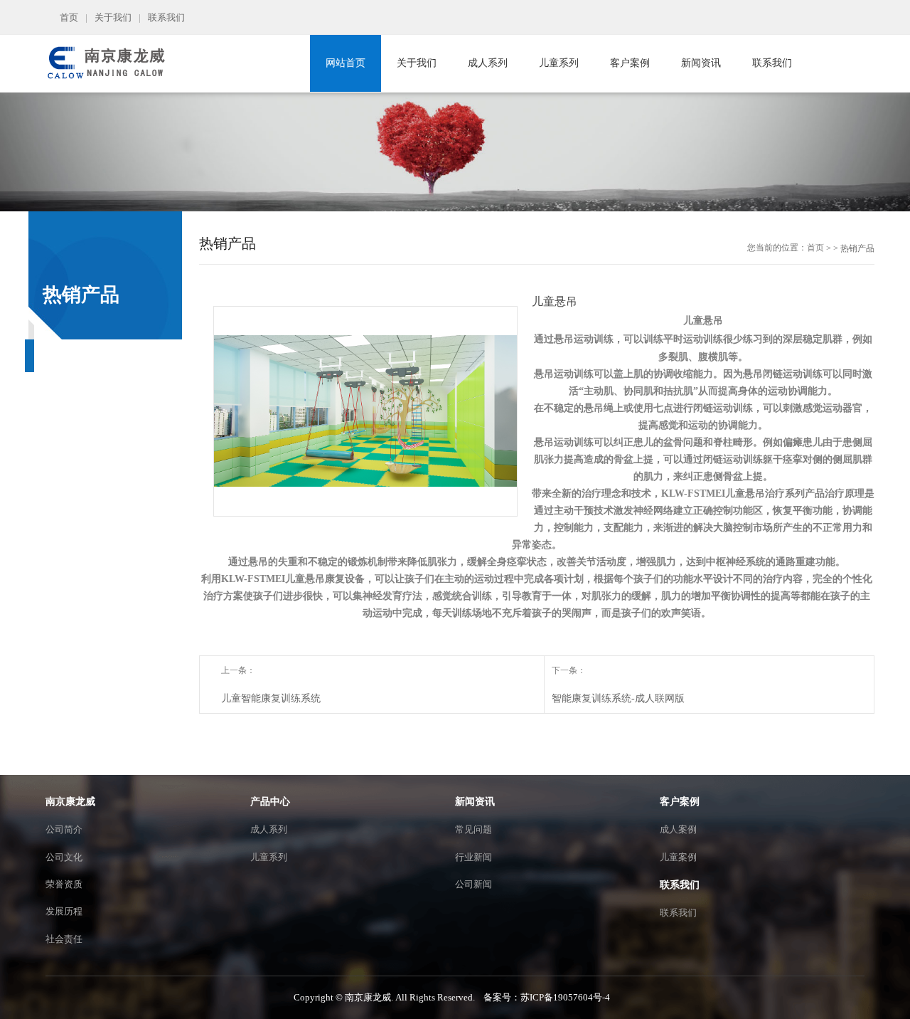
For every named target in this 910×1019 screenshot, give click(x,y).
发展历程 (64, 911)
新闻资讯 (701, 63)
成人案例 (678, 829)
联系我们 (166, 17)
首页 (69, 17)
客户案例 (630, 63)
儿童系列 (559, 63)
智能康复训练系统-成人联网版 (618, 698)
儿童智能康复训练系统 (271, 698)
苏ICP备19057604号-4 (565, 997)
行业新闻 (473, 857)
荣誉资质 (64, 884)
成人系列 (488, 63)
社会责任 (64, 939)
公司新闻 (473, 884)
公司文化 (64, 857)
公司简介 (64, 829)
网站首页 (345, 63)
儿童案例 (678, 857)
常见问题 (473, 829)
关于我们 (113, 17)
